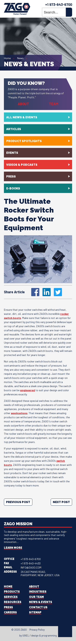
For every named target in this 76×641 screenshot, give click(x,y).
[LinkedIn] (55, 630)
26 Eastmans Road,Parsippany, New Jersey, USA (40, 573)
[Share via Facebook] (35, 292)
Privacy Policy (37, 629)
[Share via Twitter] (58, 292)
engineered (27, 390)
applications (19, 413)
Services (11, 596)
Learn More (13, 547)
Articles (13, 129)
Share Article (14, 292)
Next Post (61, 502)
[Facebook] (48, 630)
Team (53, 104)
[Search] (69, 12)
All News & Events (21, 117)
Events (12, 153)
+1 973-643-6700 (58, 4)
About (23, 104)
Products (12, 591)
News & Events (40, 602)
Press (11, 176)
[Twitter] (51, 630)
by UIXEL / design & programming (38, 635)
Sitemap (35, 612)
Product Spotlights (24, 141)
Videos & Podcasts (21, 165)
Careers (10, 612)
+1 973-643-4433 (31, 563)
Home (7, 58)
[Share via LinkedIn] (46, 292)
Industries (37, 591)
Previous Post (18, 502)
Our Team (36, 596)
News (20, 58)
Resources (12, 602)
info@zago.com (31, 567)
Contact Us (38, 607)
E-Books (13, 188)
